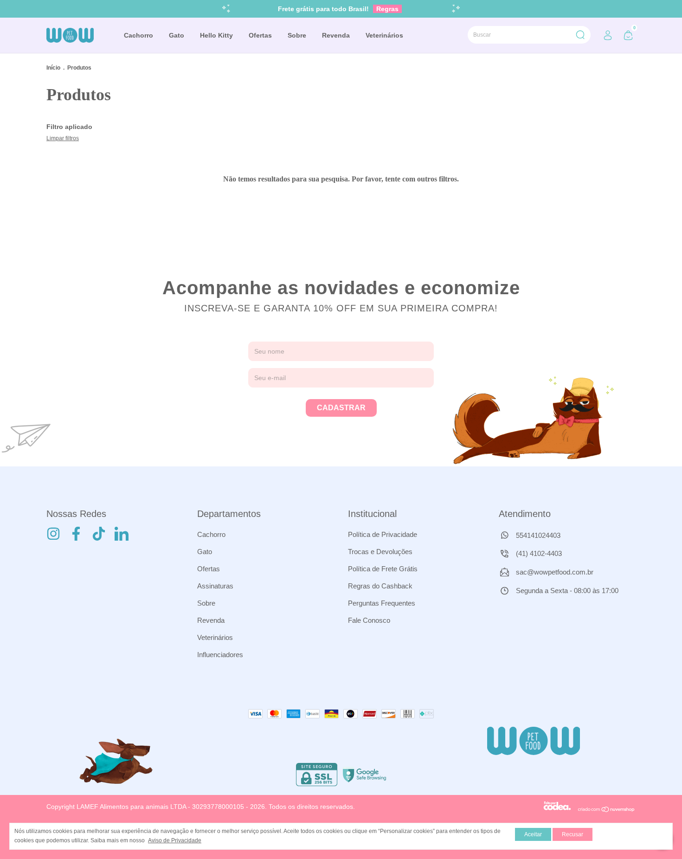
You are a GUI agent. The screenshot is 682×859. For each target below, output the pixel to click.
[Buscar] (579, 35)
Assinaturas (215, 586)
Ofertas (260, 35)
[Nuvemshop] (607, 810)
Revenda (336, 35)
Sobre (297, 35)
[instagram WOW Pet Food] (53, 534)
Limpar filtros (62, 138)
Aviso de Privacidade (174, 840)
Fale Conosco (369, 620)
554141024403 (537, 535)
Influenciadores (220, 655)
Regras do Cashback (380, 586)
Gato (176, 35)
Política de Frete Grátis (383, 569)
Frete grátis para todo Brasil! (338, 9)
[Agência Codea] (557, 810)
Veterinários (384, 35)
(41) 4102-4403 (538, 553)
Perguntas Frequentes (381, 603)
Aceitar (533, 834)
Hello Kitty (216, 35)
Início (53, 68)
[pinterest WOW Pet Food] (122, 534)
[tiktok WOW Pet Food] (99, 534)
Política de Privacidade (382, 534)
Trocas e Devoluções (380, 551)
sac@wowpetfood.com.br (554, 572)
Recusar (572, 834)
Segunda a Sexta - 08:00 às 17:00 (566, 590)
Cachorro (138, 35)
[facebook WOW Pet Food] (76, 534)
